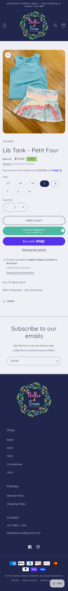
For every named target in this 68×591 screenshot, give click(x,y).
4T (34, 184)
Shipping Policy (16, 504)
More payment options (34, 250)
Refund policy (30, 580)
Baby (10, 440)
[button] (5, 25)
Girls (10, 456)
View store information (20, 273)
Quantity (8, 200)
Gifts (10, 472)
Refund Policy (15, 495)
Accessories (14, 464)
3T (22, 184)
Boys (10, 448)
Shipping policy (48, 580)
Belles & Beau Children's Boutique (32, 576)
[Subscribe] (57, 361)
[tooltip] (62, 230)
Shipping (7, 164)
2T (10, 184)
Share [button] (10, 301)
